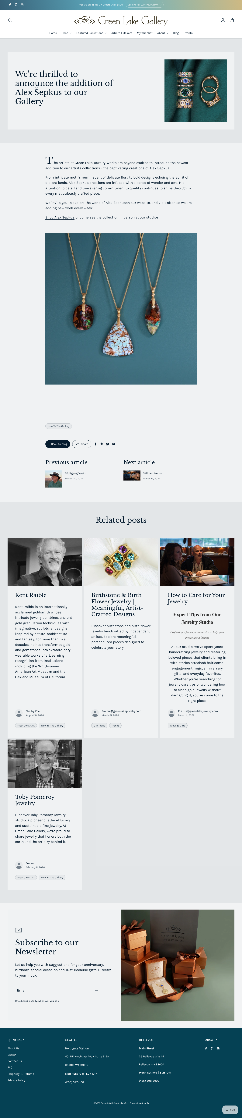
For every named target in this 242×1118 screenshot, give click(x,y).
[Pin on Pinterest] (101, 444)
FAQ (10, 1067)
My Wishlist (145, 33)
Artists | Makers (121, 33)
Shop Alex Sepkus (59, 217)
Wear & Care (177, 725)
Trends (115, 725)
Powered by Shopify (139, 1103)
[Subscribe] (96, 990)
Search (12, 1054)
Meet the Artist (26, 725)
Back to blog (59, 444)
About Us (13, 1048)
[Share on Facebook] (95, 444)
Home (53, 33)
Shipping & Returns (21, 1074)
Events (188, 33)
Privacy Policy (16, 1080)
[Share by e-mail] (113, 444)
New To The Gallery (59, 426)
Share (84, 444)
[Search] (10, 20)
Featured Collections (90, 33)
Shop (65, 33)
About (161, 33)
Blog (176, 33)
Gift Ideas (99, 725)
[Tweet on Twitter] (107, 444)
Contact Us (15, 1061)
